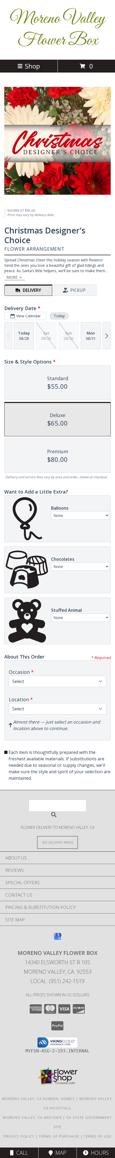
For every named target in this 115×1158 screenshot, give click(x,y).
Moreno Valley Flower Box (57, 30)
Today (59, 315)
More (11, 277)
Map (59, 1152)
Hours (98, 1152)
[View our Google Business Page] (57, 939)
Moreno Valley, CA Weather (32, 1117)
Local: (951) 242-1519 (57, 981)
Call (21, 1152)
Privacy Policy (18, 1136)
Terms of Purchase (59, 1136)
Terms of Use (98, 1136)
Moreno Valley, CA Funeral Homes (38, 1098)
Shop (32, 66)
